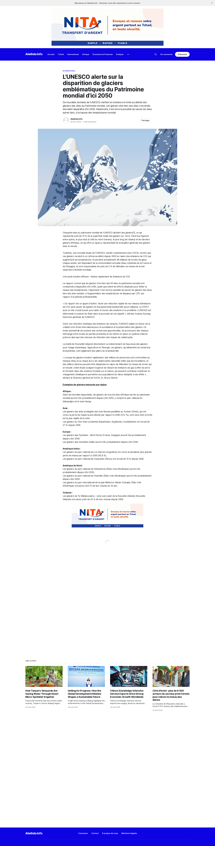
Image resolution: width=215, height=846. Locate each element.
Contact (95, 833)
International (73, 54)
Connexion (83, 833)
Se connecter (166, 54)
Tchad (61, 54)
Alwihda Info (34, 54)
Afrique (85, 54)
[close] (212, 3)
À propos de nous (110, 833)
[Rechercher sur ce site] (156, 54)
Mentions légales (129, 833)
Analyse (119, 54)
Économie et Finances (103, 54)
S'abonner (182, 54)
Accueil (51, 54)
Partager (145, 120)
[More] (128, 54)
